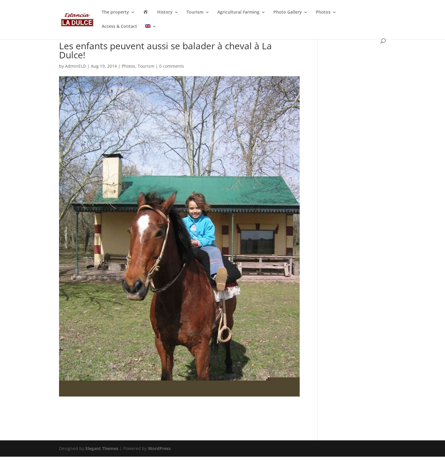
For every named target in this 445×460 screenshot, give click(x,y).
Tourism (194, 12)
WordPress (159, 448)
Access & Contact (119, 26)
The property (115, 12)
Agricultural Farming (238, 12)
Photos (323, 12)
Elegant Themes (101, 448)
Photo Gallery (287, 12)
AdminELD (75, 66)
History (165, 12)
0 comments (171, 66)
